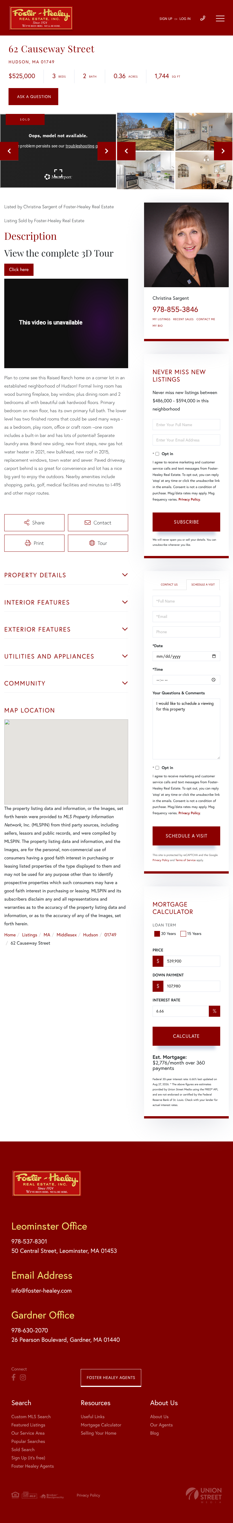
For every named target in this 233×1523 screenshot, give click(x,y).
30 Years (168, 933)
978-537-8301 (29, 1241)
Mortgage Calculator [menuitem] (101, 1425)
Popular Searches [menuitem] (28, 1441)
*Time (158, 669)
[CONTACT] (33, 96)
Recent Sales (183, 319)
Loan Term (164, 925)
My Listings (161, 319)
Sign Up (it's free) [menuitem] (28, 1458)
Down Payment (168, 975)
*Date (158, 645)
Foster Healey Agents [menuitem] (32, 1466)
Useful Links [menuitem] (93, 1417)
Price (158, 950)
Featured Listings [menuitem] (28, 1425)
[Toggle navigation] (220, 18)
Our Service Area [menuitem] (28, 1433)
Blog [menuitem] (154, 1433)
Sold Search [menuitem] (23, 1450)
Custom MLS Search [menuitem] (31, 1417)
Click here (19, 269)
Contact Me (206, 319)
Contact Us (169, 584)
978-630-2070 (29, 1330)
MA (47, 935)
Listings (29, 935)
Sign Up (165, 19)
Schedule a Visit (203, 584)
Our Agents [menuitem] (161, 1425)
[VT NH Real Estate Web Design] (204, 1495)
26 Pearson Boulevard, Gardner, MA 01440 (65, 1339)
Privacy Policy (189, 499)
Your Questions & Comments (179, 692)
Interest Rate (166, 1000)
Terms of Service (185, 860)
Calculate (186, 1036)
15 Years (194, 933)
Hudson (90, 935)
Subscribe (186, 522)
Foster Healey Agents (111, 1377)
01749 (110, 935)
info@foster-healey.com (41, 1290)
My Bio (158, 326)
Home (10, 935)
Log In (185, 19)
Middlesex (67, 935)
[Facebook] (13, 1378)
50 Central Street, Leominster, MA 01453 (64, 1251)
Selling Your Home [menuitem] (98, 1433)
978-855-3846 (175, 309)
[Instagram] (23, 1378)
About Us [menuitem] (159, 1417)
